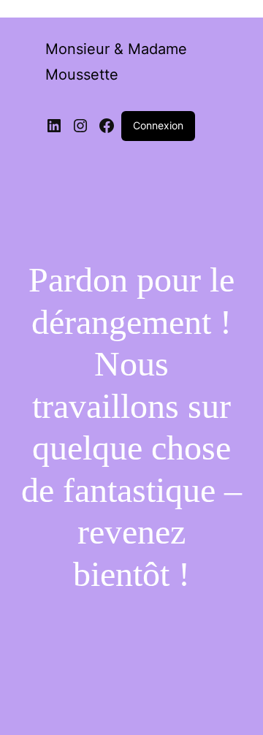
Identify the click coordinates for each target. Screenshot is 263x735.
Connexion (158, 125)
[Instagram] (80, 125)
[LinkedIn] (54, 125)
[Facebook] (106, 125)
